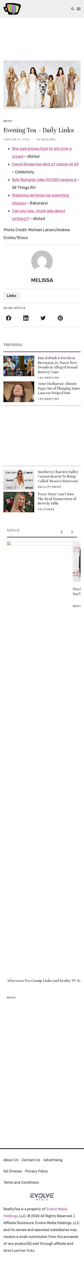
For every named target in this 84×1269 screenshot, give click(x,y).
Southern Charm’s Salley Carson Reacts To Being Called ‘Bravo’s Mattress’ (58, 476)
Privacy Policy (36, 1171)
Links (11, 296)
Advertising (53, 1160)
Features (46, 509)
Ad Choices (12, 1171)
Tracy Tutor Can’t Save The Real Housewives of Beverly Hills (57, 499)
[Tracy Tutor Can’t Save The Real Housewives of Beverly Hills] (18, 502)
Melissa (48, 139)
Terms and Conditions (21, 1182)
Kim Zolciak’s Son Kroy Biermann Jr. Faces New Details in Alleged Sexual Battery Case (58, 365)
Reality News (49, 487)
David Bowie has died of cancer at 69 (45, 164)
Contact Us (31, 1160)
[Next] (72, 532)
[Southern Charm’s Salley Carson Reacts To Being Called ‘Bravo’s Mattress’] (18, 480)
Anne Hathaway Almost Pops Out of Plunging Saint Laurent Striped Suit (59, 388)
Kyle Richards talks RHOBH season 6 (44, 179)
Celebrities (48, 377)
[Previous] (61, 532)
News (7, 121)
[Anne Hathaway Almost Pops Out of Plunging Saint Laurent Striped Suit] (18, 391)
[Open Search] (73, 9)
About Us (10, 1160)
